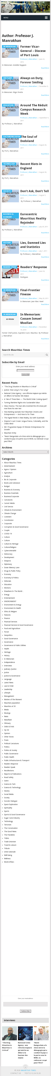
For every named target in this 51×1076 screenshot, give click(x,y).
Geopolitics (8, 635)
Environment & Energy (12, 605)
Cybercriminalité (10, 551)
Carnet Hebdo (9, 503)
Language (8, 679)
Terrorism (7, 825)
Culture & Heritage (11, 544)
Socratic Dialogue (10, 801)
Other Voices (9, 737)
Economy (7, 574)
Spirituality (8, 808)
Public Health (9, 757)
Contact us (15, 1073)
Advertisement (9, 466)
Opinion (7, 733)
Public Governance (11, 754)
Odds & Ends (9, 727)
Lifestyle (7, 693)
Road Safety (8, 777)
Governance (8, 642)
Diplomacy (8, 564)
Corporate (8, 524)
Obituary (7, 723)
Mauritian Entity (10, 433)
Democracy (8, 554)
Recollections (9, 771)
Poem (6, 740)
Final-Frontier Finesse (30, 292)
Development (9, 557)
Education (8, 584)
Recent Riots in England (31, 166)
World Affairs (9, 862)
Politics (6, 747)
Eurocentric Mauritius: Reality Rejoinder (33, 218)
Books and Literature (12, 483)
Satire (6, 781)
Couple (6, 530)
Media (6, 710)
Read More (45, 68)
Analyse (7, 476)
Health (6, 649)
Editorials (7, 581)
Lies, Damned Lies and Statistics (33, 245)
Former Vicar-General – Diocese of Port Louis (33, 51)
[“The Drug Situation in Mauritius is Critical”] (9, 1033)
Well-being (8, 855)
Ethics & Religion (10, 612)
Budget (7, 486)
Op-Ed (6, 730)
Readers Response (11, 764)
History (7, 655)
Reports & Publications (12, 774)
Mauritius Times (28, 1070)
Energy (6, 595)
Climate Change (10, 513)
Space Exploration (11, 804)
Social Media (8, 794)
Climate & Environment (13, 510)
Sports (6, 811)
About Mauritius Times (12, 463)
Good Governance (11, 639)
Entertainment (9, 598)
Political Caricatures (11, 743)
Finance (7, 618)
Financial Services (10, 622)
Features (7, 615)
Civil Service (8, 507)
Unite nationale (9, 852)
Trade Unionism (10, 842)
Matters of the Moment (13, 699)
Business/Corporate (11, 496)
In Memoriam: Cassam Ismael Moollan (31, 319)
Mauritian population (12, 703)
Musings (7, 713)
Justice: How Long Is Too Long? (16, 390)
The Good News (10, 831)
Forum (6, 632)
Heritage (7, 652)
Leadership (8, 689)
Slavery (7, 791)
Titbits (6, 838)
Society (7, 798)
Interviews (8, 666)
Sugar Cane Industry (12, 818)
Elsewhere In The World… (14, 591)
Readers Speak (9, 767)
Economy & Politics (11, 578)
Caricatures (8, 500)
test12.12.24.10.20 (33, 1073)
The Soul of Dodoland (28, 139)
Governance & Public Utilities (15, 645)
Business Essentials (11, 493)
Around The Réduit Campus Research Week (34, 109)
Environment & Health (12, 608)
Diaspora (7, 561)
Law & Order (9, 686)
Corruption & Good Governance (16, 527)
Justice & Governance (12, 676)
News (6, 716)
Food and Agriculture (12, 628)
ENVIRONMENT (10, 601)
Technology (8, 821)
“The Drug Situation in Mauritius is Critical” (20, 387)
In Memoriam (9, 659)
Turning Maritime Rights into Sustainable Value (22, 403)
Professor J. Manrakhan (28, 59)
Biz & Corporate (10, 480)
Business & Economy (12, 490)
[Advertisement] (26, 24)
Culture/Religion (10, 547)
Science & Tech (9, 784)
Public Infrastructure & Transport (16, 760)
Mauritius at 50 (10, 706)
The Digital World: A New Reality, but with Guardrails (24, 418)
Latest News (8, 683)
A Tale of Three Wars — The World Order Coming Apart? (26, 399)
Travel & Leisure (10, 845)
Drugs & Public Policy (12, 571)
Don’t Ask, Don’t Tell (34, 191)
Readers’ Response (33, 267)
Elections (7, 588)
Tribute (7, 848)
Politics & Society (10, 750)
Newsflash (8, 720)
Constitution (8, 520)
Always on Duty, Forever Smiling (31, 80)
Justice (6, 672)
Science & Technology (12, 787)
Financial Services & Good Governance (18, 625)
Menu (5, 18)
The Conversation (11, 828)
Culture (7, 537)
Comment (7, 517)
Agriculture (8, 473)
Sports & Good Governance (14, 815)
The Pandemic (9, 835)
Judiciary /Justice (10, 669)
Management (9, 696)
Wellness (7, 859)
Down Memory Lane (11, 568)
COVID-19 (8, 534)
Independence (9, 662)
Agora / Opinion (10, 469)
